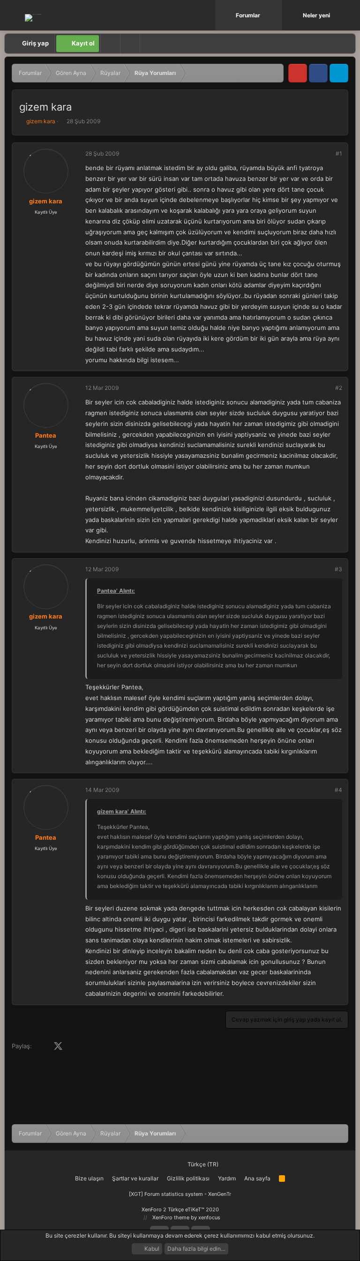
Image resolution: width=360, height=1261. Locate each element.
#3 (338, 569)
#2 (338, 387)
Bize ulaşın (89, 1178)
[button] (276, 15)
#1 (339, 153)
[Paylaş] (326, 153)
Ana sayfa (257, 1178)
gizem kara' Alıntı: (121, 811)
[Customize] (110, 43)
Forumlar (248, 15)
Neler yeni (316, 15)
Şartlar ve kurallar (135, 1178)
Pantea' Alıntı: (116, 590)
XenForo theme (170, 1217)
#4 (338, 789)
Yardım (227, 1178)
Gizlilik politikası (188, 1178)
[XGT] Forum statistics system (180, 1194)
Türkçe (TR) (202, 1164)
